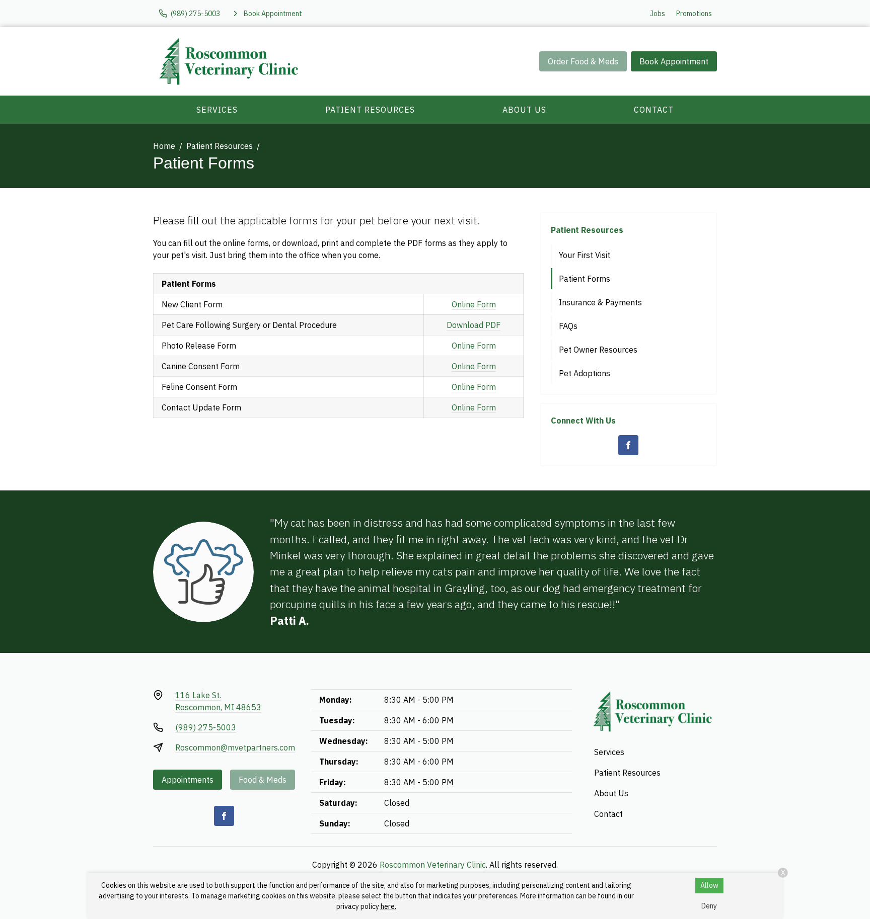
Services (217, 110)
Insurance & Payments (600, 302)
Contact (654, 110)
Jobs (657, 13)
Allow (709, 885)
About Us (524, 110)
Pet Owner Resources (598, 350)
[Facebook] (628, 445)
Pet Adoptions (584, 373)
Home (164, 146)
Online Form (474, 304)
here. (388, 906)
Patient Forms (584, 279)
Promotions (694, 13)
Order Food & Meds (583, 61)
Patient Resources (370, 110)
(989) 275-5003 (205, 727)
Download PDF (473, 325)
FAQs (568, 326)
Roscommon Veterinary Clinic (433, 865)
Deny (709, 905)
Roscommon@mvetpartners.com (235, 747)
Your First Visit (584, 255)
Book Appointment (673, 61)
